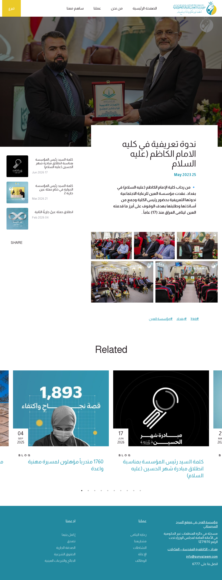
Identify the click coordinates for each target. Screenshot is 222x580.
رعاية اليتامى (138, 534)
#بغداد (181, 319)
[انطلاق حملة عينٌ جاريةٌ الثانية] (17, 227)
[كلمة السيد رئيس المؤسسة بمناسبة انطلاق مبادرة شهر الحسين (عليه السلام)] (17, 175)
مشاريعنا (140, 541)
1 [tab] (84, 492)
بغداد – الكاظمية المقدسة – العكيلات (193, 549)
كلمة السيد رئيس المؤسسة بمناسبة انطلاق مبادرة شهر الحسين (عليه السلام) (54, 163)
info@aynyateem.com (202, 556)
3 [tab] (97, 492)
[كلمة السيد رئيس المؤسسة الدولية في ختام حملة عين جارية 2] (17, 201)
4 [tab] (103, 492)
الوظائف (141, 560)
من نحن (117, 8)
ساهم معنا (75, 8)
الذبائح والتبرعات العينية (60, 560)
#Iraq (195, 319)
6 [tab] (116, 492)
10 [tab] (142, 492)
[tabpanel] (161, 428)
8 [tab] (129, 492)
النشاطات (140, 547)
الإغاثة (142, 554)
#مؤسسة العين (161, 319)
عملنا (97, 8)
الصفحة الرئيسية (145, 8)
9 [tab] (136, 492)
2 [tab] (90, 492)
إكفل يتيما (68, 534)
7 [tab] (123, 492)
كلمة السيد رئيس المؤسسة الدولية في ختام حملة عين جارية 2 (54, 189)
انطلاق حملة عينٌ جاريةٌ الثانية (54, 212)
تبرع (11, 8)
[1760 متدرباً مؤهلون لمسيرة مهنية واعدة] (61, 408)
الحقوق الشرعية (64, 554)
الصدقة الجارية (65, 547)
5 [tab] (110, 492)
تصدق (71, 541)
